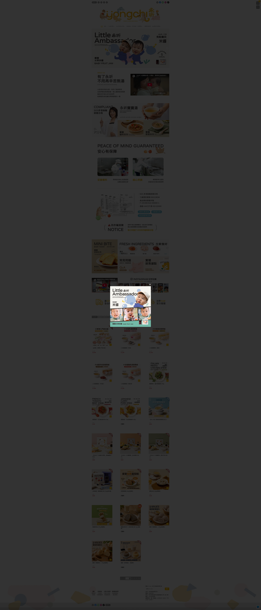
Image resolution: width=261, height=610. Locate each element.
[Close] (150, 284)
